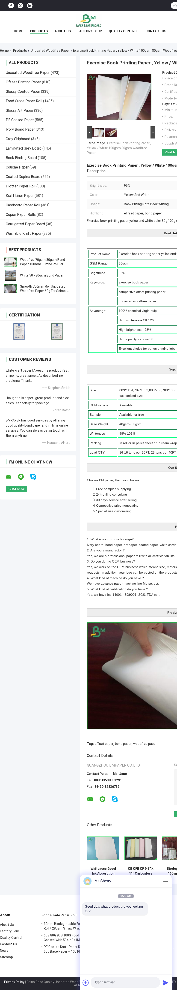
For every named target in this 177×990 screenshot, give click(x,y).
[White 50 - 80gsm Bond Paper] (10, 275)
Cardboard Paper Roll (23, 205)
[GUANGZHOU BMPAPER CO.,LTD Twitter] (20, 6)
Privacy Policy (14, 982)
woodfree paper (145, 744)
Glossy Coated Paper (23, 91)
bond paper (123, 744)
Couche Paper (17, 167)
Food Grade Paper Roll (24, 101)
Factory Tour (90, 31)
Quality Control (124, 31)
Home (18, 31)
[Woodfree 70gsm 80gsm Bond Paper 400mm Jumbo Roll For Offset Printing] (10, 262)
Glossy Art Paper (19, 110)
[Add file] (86, 983)
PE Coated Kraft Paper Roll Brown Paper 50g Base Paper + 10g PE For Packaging (73, 949)
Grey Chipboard (18, 139)
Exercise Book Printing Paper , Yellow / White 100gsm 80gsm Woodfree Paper (119, 148)
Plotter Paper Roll (20, 186)
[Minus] (165, 881)
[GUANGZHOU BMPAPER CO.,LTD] (88, 20)
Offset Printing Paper (23, 82)
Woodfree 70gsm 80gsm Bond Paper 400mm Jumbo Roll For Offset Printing (42, 264)
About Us (63, 31)
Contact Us (155, 31)
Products (39, 31)
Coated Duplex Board (23, 177)
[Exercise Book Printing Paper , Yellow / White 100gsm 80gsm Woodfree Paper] (119, 97)
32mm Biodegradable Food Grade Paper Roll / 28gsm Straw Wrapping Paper (73, 926)
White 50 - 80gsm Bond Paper (42, 275)
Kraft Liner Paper (20, 195)
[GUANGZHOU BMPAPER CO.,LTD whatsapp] (24, 476)
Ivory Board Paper (20, 129)
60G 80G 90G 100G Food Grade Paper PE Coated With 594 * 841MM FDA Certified (73, 937)
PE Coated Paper (20, 120)
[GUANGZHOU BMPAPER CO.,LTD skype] (36, 476)
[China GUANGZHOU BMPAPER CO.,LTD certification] (19, 331)
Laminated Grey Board (23, 148)
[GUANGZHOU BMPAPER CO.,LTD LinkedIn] (30, 6)
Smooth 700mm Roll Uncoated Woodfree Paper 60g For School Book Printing (43, 291)
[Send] (165, 983)
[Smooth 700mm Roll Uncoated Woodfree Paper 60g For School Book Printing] (10, 288)
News (4, 950)
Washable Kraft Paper (23, 233)
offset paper (103, 744)
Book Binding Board (21, 158)
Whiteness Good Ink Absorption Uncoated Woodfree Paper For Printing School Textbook (103, 871)
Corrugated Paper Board (25, 224)
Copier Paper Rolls (21, 214)
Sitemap (6, 957)
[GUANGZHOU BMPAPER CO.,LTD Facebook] (11, 6)
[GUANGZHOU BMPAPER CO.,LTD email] (11, 476)
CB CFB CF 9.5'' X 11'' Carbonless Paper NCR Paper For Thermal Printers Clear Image (141, 871)
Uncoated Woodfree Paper (50, 50)
